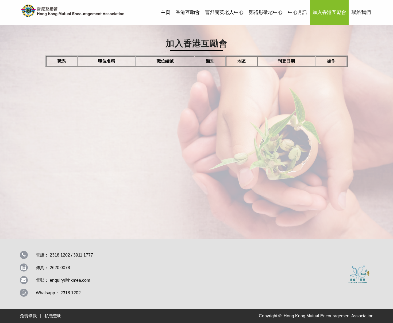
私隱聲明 (52, 316)
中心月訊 (297, 12)
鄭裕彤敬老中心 (266, 12)
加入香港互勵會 (329, 12)
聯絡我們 (361, 12)
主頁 (165, 12)
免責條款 (28, 316)
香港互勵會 (188, 12)
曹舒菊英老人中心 (224, 12)
